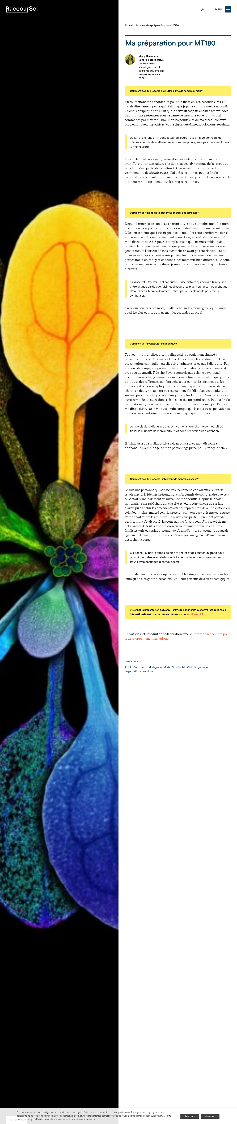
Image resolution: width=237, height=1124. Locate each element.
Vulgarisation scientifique (139, 671)
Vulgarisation (201, 667)
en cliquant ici (195, 614)
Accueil (129, 25)
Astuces (140, 25)
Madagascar (156, 667)
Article (128, 667)
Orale (190, 667)
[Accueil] (21, 9)
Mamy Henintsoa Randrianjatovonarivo (151, 58)
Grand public (140, 667)
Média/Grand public (175, 667)
